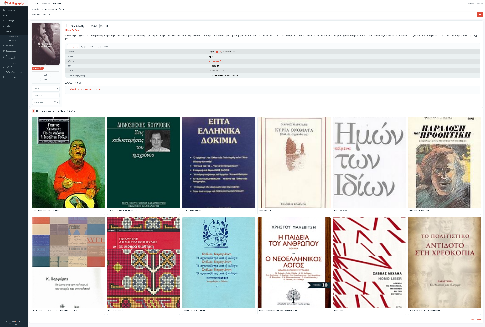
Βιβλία (36, 9)
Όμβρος (218, 51)
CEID (19, 321)
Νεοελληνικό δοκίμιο (217, 61)
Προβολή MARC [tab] (87, 47)
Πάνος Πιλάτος (72, 30)
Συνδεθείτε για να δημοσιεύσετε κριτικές (85, 89)
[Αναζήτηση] (480, 14)
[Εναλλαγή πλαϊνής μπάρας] (31, 3)
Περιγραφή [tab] (73, 47)
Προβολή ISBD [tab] (102, 47)
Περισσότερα (476, 320)
